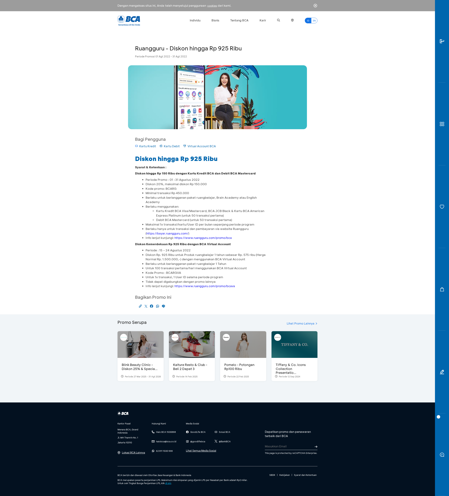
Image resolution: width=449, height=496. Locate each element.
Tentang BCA (239, 20)
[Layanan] (442, 206)
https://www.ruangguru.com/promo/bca (203, 238)
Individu (195, 20)
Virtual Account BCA (201, 146)
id (308, 20)
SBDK (272, 475)
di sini (168, 483)
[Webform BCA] (442, 372)
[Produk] (442, 124)
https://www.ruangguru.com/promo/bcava (205, 286)
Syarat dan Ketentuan (305, 475)
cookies (212, 5)
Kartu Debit (172, 146)
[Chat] (442, 454)
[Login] (442, 41)
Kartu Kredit (147, 146)
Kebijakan (284, 475)
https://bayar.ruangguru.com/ (167, 233)
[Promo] (442, 289)
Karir (263, 20)
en (314, 20)
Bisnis (215, 20)
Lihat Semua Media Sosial (201, 450)
